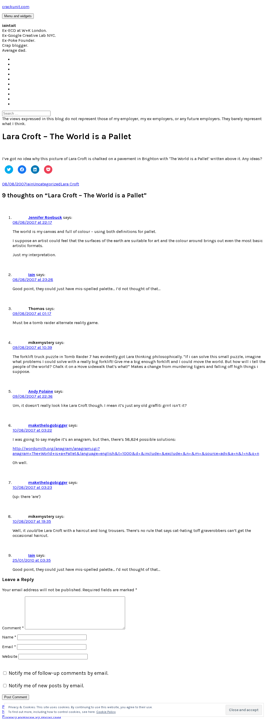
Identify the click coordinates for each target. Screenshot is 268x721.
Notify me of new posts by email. (46, 686)
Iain (29, 183)
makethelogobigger (48, 425)
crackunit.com (15, 6)
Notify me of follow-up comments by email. (58, 673)
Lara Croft (70, 183)
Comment (13, 627)
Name (9, 637)
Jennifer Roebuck (45, 217)
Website (9, 656)
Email (9, 646)
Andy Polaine (40, 391)
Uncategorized (47, 183)
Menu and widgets (18, 16)
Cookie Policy (106, 712)
